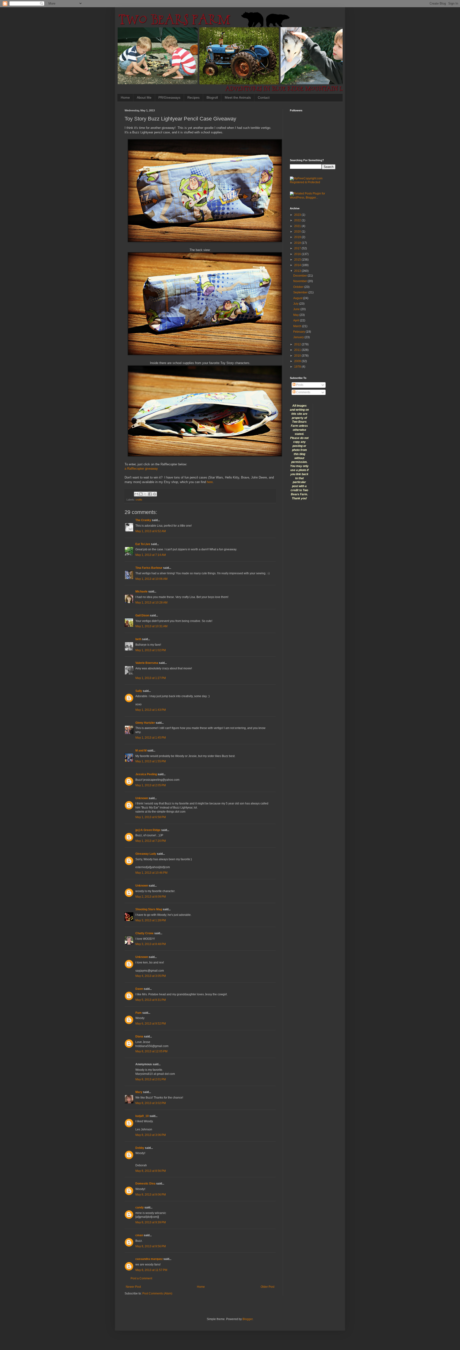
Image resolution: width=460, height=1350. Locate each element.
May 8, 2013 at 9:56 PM (150, 1246)
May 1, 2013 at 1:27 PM (150, 678)
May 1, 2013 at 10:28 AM (151, 602)
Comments (302, 392)
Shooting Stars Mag (148, 909)
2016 (298, 254)
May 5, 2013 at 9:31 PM (150, 1000)
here (210, 482)
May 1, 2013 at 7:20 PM (150, 841)
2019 (298, 237)
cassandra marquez (149, 1259)
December (300, 275)
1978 (298, 366)
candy (139, 1207)
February (299, 331)
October (298, 287)
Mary (138, 1092)
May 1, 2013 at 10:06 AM (151, 579)
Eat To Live (142, 544)
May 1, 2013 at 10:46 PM (151, 872)
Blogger (247, 1319)
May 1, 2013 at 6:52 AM (150, 531)
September (300, 292)
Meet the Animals (238, 97)
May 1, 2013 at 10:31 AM (151, 626)
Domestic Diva (145, 1183)
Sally (138, 691)
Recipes (193, 97)
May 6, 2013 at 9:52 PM (150, 1023)
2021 (298, 226)
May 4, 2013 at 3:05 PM (150, 976)
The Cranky (143, 520)
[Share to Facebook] (150, 494)
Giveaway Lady (145, 853)
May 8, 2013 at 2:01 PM (150, 1079)
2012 (298, 344)
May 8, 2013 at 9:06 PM (150, 1194)
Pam (138, 1012)
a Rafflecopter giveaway (141, 468)
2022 (298, 220)
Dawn (139, 989)
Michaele (141, 591)
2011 (298, 350)
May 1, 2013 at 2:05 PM (150, 785)
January (299, 337)
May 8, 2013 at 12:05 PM (151, 1051)
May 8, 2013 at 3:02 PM (150, 1103)
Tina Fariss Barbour (148, 568)
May (296, 315)
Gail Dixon (142, 615)
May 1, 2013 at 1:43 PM (150, 710)
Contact (264, 97)
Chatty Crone (144, 933)
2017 (298, 248)
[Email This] (136, 494)
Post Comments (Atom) (157, 1293)
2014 (298, 265)
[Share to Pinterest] (154, 494)
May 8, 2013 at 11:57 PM (151, 1270)
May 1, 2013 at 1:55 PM (150, 761)
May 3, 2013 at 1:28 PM (150, 920)
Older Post (267, 1286)
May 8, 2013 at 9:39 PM (150, 1222)
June (296, 309)
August (298, 298)
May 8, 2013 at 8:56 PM (150, 1171)
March (297, 326)
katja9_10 (142, 1116)
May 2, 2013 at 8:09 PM (150, 896)
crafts (139, 499)
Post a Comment (141, 1278)
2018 (298, 243)
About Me (144, 97)
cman (139, 1235)
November (300, 281)
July (296, 303)
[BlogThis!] (140, 494)
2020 (298, 231)
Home (125, 97)
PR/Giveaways (169, 97)
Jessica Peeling (146, 774)
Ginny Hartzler (145, 722)
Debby (139, 1148)
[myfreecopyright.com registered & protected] (312, 182)
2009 (298, 361)
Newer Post (133, 1286)
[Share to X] (145, 494)
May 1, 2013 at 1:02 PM (150, 650)
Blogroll (212, 97)
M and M (141, 750)
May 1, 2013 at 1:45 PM (150, 737)
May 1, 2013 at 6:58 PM (150, 817)
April (296, 320)
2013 (298, 271)
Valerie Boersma (146, 663)
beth (138, 639)
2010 (298, 355)
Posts (299, 385)
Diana (139, 1036)
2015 (298, 259)
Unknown (141, 798)
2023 (298, 214)
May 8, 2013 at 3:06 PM (150, 1135)
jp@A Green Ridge (148, 830)
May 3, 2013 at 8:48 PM (150, 944)
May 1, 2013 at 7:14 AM (150, 555)
